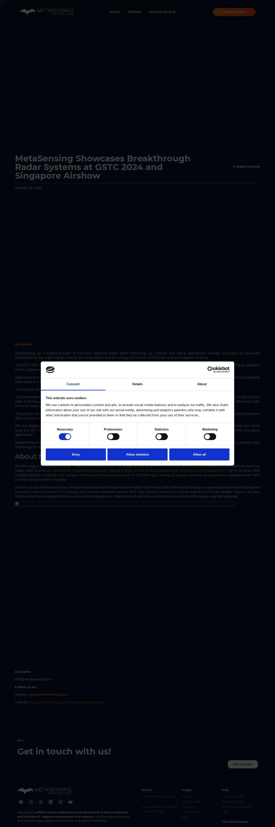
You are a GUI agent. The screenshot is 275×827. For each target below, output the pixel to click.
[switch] (113, 436)
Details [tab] (137, 384)
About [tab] (202, 384)
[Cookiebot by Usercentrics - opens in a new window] (210, 369)
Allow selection (137, 454)
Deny (76, 454)
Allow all (199, 454)
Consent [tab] (73, 384)
